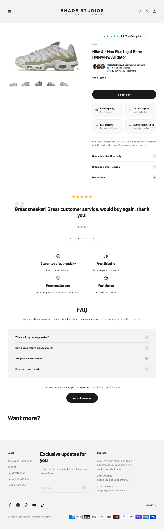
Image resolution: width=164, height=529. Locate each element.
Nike (94, 44)
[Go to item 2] (25, 84)
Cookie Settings (17, 484)
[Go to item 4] (51, 84)
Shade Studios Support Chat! (113, 479)
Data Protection (16, 472)
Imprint (12, 466)
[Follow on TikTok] (42, 505)
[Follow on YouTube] (34, 505)
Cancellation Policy (18, 478)
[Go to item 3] (38, 84)
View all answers (82, 397)
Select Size (124, 94)
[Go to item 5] (64, 84)
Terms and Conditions (20, 460)
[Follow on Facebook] (10, 505)
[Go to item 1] (13, 84)
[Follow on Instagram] (18, 505)
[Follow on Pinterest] (26, 505)
